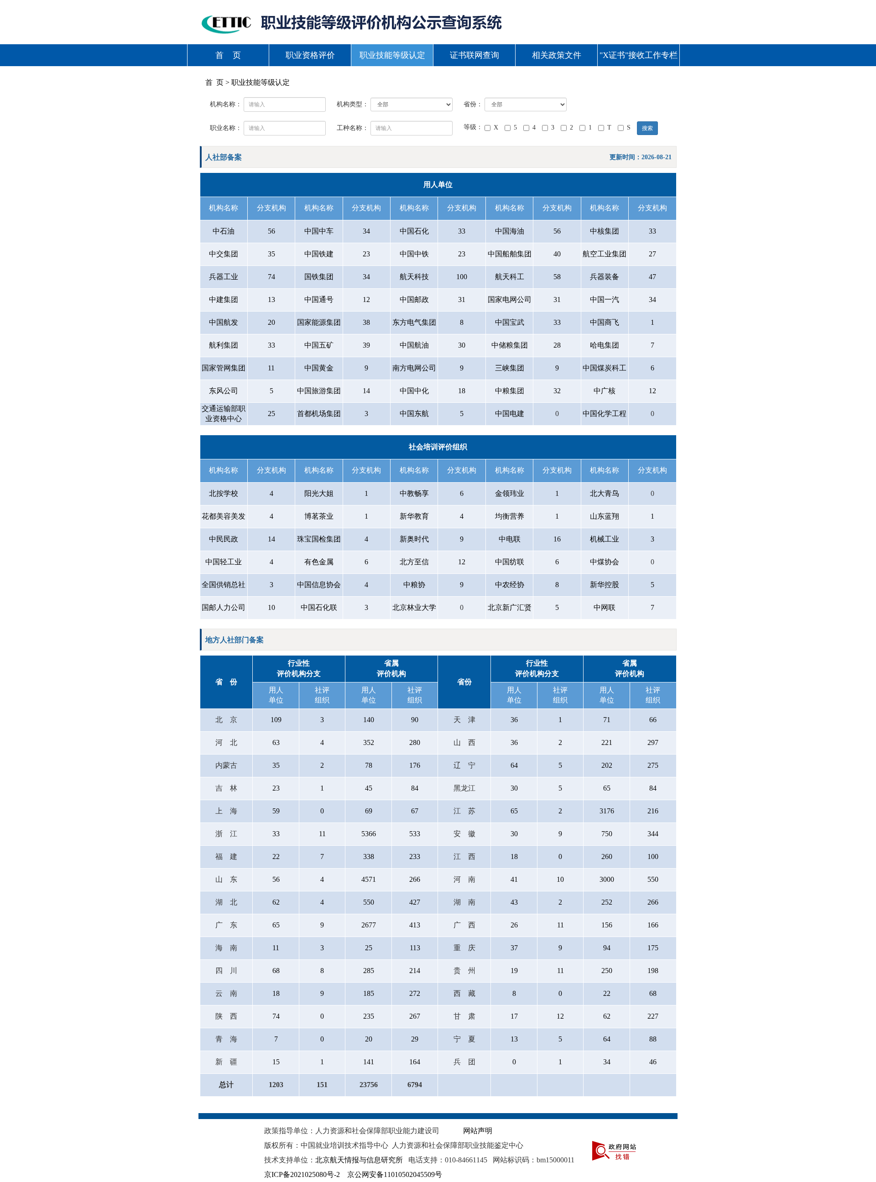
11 (271, 368)
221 (606, 742)
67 (414, 811)
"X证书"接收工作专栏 (639, 55)
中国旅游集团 (319, 391)
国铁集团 (319, 277)
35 (271, 254)
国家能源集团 (319, 322)
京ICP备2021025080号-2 (302, 1174)
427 (414, 902)
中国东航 (414, 413)
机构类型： (353, 104)
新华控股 (604, 584)
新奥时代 (414, 539)
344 (652, 834)
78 (368, 765)
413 (414, 925)
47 (652, 277)
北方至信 (414, 562)
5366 (368, 834)
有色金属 (319, 562)
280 (414, 742)
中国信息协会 (319, 584)
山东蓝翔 (604, 516)
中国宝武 (509, 322)
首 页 (228, 55)
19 (514, 970)
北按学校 (223, 493)
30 (461, 345)
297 (652, 742)
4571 (368, 879)
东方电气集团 (414, 322)
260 (606, 856)
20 (271, 322)
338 (368, 856)
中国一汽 (604, 299)
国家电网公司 (510, 299)
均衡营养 (509, 516)
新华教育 (414, 516)
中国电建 (509, 413)
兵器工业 (223, 277)
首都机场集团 (319, 413)
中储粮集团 (509, 345)
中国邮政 (414, 299)
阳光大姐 (319, 493)
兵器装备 (604, 277)
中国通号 (319, 299)
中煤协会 (604, 562)
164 (414, 1062)
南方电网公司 (414, 368)
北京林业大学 (414, 607)
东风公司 (223, 391)
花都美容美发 (223, 516)
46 (653, 1062)
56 (271, 231)
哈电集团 (604, 345)
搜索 (647, 128)
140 (368, 720)
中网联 (604, 607)
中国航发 (223, 322)
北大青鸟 (604, 493)
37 (514, 948)
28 (557, 345)
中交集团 (223, 254)
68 (276, 970)
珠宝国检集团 (319, 539)
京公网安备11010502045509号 (394, 1174)
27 (652, 254)
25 (271, 413)
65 (606, 788)
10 (271, 607)
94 (606, 948)
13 (271, 299)
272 (414, 993)
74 (271, 277)
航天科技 (414, 277)
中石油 (224, 231)
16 (557, 539)
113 (415, 948)
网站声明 (477, 1131)
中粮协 (414, 584)
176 (414, 765)
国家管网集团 (223, 368)
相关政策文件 (556, 55)
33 (461, 231)
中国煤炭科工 (604, 368)
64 (514, 765)
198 (652, 970)
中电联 (510, 539)
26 (514, 925)
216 (652, 811)
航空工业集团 (604, 254)
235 (368, 1016)
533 (414, 834)
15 (276, 1062)
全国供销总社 (223, 584)
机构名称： (226, 104)
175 (652, 948)
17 (514, 1016)
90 (414, 720)
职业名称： (226, 128)
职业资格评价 (310, 55)
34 (366, 231)
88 (653, 1039)
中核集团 (604, 231)
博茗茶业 (319, 516)
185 (368, 993)
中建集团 (223, 299)
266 (414, 879)
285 (368, 970)
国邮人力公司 (223, 607)
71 (606, 720)
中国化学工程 (604, 413)
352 (368, 742)
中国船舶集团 (510, 254)
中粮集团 (509, 391)
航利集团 (223, 345)
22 (276, 856)
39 (366, 345)
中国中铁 (414, 254)
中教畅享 (414, 493)
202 (606, 765)
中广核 (604, 391)
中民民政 (223, 539)
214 (414, 970)
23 (366, 254)
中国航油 (414, 345)
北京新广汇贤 (510, 607)
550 (652, 879)
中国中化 (414, 391)
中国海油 (509, 231)
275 (652, 765)
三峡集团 (509, 368)
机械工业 (604, 539)
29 (414, 1039)
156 (606, 925)
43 (514, 902)
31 (461, 299)
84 (414, 788)
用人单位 (438, 184)
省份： (473, 104)
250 (606, 970)
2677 (368, 925)
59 (276, 811)
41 (514, 879)
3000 (607, 879)
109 (276, 720)
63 (276, 742)
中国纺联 (509, 562)
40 (557, 254)
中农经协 (509, 584)
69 (368, 811)
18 (461, 391)
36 (514, 720)
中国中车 (319, 231)
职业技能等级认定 (392, 55)
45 (368, 788)
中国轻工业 (223, 562)
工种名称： (353, 128)
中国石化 (414, 231)
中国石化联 (319, 607)
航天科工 (509, 277)
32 (557, 391)
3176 (607, 811)
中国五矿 (319, 345)
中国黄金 (319, 368)
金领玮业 (509, 493)
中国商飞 (604, 322)
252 (606, 902)
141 (368, 1062)
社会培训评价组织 (438, 447)
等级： (473, 127)
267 (414, 1016)
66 (653, 720)
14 (366, 391)
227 (652, 1016)
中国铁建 (319, 254)
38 (366, 322)
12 (366, 299)
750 (606, 834)
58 (557, 277)
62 (276, 902)
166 (652, 925)
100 (461, 277)
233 (414, 856)
